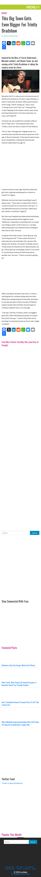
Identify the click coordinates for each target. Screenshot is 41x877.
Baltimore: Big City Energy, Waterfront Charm (18, 665)
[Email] (33, 43)
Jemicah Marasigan (11, 36)
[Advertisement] (20, 436)
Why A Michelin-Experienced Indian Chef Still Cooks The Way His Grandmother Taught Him (20, 723)
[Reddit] (18, 43)
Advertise (27, 869)
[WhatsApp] (23, 43)
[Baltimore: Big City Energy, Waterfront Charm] (20, 657)
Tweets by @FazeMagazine (12, 783)
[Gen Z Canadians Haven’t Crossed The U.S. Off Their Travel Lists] (20, 694)
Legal (34, 869)
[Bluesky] (28, 43)
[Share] (4, 47)
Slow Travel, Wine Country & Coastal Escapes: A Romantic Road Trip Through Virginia (19, 684)
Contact (19, 869)
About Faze (10, 867)
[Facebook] (4, 43)
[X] (8, 43)
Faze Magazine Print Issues (20, 874)
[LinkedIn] (13, 43)
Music (4, 13)
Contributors (29, 867)
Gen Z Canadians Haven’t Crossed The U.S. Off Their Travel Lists (20, 703)
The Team (19, 867)
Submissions (9, 869)
